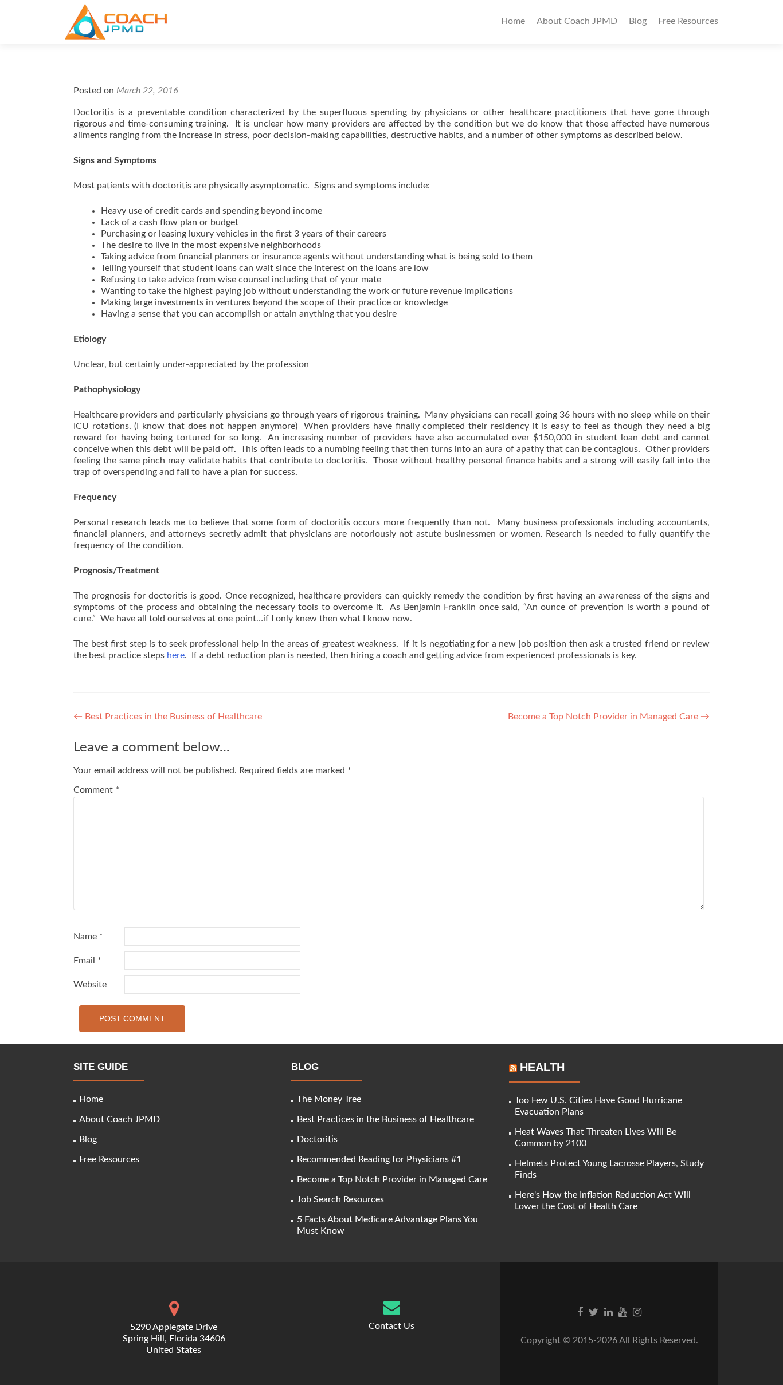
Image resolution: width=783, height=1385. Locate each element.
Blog (638, 21)
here (176, 655)
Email (87, 960)
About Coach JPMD (577, 21)
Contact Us (391, 1326)
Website (90, 984)
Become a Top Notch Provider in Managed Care (609, 716)
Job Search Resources (340, 1199)
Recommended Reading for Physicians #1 (379, 1159)
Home (513, 21)
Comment (96, 789)
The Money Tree (329, 1099)
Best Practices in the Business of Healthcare (167, 716)
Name (88, 936)
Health (542, 1067)
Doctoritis (317, 1139)
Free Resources (688, 21)
